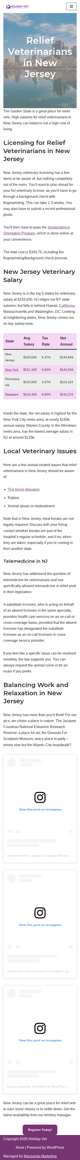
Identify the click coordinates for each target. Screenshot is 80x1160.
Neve (20, 1147)
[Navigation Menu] (71, 6)
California (66, 305)
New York (11, 369)
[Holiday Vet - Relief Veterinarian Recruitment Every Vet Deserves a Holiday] (17, 6)
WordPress (55, 1147)
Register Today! (40, 1129)
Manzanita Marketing (40, 1156)
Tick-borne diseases (24, 489)
